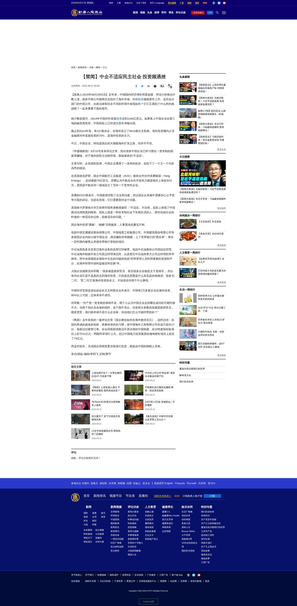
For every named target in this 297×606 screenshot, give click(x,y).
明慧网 (163, 581)
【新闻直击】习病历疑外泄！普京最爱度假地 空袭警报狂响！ (211, 139)
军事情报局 (133, 535)
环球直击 (115, 515)
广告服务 (151, 575)
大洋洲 (112, 483)
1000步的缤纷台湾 (189, 545)
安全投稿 (139, 575)
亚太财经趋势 (117, 546)
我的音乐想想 (188, 550)
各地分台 (129, 3)
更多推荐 (221, 208)
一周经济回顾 (117, 539)
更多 (207, 581)
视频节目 (116, 495)
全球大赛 (99, 541)
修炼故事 (205, 558)
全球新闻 (115, 511)
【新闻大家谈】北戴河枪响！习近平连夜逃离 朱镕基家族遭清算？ (211, 101)
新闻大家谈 (133, 511)
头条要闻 (88, 530)
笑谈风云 (149, 515)
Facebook (213, 2)
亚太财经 (115, 550)
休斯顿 (121, 483)
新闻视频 (116, 506)
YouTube (224, 2)
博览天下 (88, 538)
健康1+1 (166, 511)
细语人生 (132, 554)
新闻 (135, 12)
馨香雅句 (149, 523)
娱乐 (103, 513)
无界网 (183, 581)
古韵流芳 (149, 519)
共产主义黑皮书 (208, 546)
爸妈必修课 (150, 531)
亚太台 (146, 483)
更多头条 (221, 149)
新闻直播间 (198, 13)
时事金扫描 (133, 519)
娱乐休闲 (187, 506)
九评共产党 (206, 531)
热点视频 (99, 530)
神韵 (111, 3)
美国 (86, 517)
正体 (138, 3)
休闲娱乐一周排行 (189, 215)
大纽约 (85, 483)
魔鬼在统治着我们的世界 (192, 368)
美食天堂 (186, 523)
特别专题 (184, 362)
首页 (73, 67)
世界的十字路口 (135, 543)
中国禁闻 (115, 519)
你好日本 (186, 515)
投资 (141, 99)
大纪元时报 (105, 581)
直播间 (143, 495)
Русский (191, 483)
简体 (144, 3)
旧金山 (136, 483)
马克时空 (132, 546)
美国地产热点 (151, 539)
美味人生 (186, 527)
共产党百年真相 (208, 519)
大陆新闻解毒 (134, 550)
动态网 (173, 581)
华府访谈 (115, 535)
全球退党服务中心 (147, 581)
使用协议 (126, 575)
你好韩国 (186, 519)
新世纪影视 (196, 581)
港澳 (94, 513)
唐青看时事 (133, 539)
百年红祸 (205, 539)
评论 (86, 520)
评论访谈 (181, 12)
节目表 (130, 495)
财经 (98, 67)
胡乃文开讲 (167, 519)
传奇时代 (205, 515)
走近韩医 (166, 531)
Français (180, 483)
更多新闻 (221, 245)
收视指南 (101, 575)
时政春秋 (132, 523)
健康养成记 (167, 523)
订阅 (212, 496)
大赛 (119, 3)
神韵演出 (88, 541)
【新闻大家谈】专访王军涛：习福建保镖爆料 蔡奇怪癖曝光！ (211, 127)
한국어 (211, 483)
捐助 (189, 3)
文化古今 (149, 535)
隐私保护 (114, 575)
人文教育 (150, 506)
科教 (94, 524)
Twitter (219, 2)
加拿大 (94, 483)
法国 (129, 483)
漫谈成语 (149, 527)
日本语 (202, 483)
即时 (163, 12)
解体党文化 (185, 375)
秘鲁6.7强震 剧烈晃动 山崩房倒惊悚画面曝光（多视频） (212, 114)
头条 (149, 12)
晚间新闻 (115, 523)
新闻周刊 (115, 531)
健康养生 (167, 506)
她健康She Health (170, 515)
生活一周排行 (187, 289)
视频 (142, 12)
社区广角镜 (116, 543)
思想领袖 (132, 527)
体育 (103, 517)
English (169, 483)
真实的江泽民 (207, 535)
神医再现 (166, 527)
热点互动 (132, 515)
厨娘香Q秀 (187, 539)
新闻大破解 (133, 531)
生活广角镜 (187, 511)
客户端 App (177, 575)
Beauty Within (188, 531)
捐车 (197, 3)
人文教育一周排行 (189, 252)
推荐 (156, 12)
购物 (205, 3)
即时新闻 (88, 534)
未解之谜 (149, 511)
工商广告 (205, 562)
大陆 (91, 67)
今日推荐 (184, 156)
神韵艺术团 (90, 581)
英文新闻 (172, 3)
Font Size (162, 86)
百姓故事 (205, 550)
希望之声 (131, 581)
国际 (86, 513)
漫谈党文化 (206, 554)
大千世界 (186, 535)
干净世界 (118, 581)
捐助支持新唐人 (162, 496)
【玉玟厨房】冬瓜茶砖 (209, 221)
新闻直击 (115, 527)
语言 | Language (157, 3)
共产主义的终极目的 (211, 523)
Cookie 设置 (148, 601)
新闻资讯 (82, 67)
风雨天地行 (206, 543)
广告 (182, 3)
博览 (171, 12)
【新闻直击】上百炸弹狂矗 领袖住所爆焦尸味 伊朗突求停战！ (212, 88)
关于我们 (89, 575)
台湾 (94, 517)
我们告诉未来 (186, 381)
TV (210, 13)
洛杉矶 (103, 483)
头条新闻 (184, 76)
